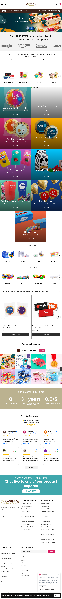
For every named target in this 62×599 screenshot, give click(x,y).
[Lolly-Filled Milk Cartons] (46, 164)
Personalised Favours (46, 526)
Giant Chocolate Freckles (15, 107)
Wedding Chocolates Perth (47, 539)
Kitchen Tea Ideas (45, 519)
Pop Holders (15, 170)
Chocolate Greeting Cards (7, 568)
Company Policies (25, 570)
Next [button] (59, 11)
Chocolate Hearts (46, 201)
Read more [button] (5, 443)
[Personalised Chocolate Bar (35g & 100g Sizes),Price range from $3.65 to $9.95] (46, 310)
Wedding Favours (45, 503)
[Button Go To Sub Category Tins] (39, 254)
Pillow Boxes (7, 261)
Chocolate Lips (4, 576)
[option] (16, 11)
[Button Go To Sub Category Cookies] (54, 75)
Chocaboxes (23, 261)
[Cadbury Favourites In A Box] (15, 195)
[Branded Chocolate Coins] (46, 133)
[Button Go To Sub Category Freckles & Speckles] (23, 75)
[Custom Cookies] (15, 133)
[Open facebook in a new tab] (1, 516)
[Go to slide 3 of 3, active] (32, 28)
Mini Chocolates (4, 561)
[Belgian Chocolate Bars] (46, 102)
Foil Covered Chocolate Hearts (8, 574)
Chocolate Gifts (45, 506)
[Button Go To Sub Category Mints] (54, 276)
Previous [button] (3, 11)
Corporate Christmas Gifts (47, 511)
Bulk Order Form (25, 575)
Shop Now (31, 27)
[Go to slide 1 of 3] (29, 28)
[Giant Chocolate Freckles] (15, 102)
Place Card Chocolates (26, 508)
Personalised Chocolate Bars (28, 516)
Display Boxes (31, 232)
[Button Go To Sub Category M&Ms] (23, 276)
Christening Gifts (45, 508)
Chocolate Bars (8, 82)
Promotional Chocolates (26, 506)
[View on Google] (4, 432)
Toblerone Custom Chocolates (8, 553)
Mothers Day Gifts (45, 521)
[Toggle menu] (2, 4)
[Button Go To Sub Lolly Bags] (54, 254)
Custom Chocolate (25, 514)
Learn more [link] (48, 595)
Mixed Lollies (38, 283)
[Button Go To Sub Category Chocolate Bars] (8, 75)
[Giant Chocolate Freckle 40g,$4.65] (15, 310)
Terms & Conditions (25, 568)
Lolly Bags (39, 82)
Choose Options (16, 334)
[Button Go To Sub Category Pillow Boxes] (8, 254)
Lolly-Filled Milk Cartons (46, 170)
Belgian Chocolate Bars (46, 106)
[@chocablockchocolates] (18, 350)
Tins (39, 261)
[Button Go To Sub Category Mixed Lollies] (39, 276)
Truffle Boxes (4, 556)
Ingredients (24, 565)
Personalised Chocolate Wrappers (29, 526)
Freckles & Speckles (23, 82)
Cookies (53, 82)
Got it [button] (56, 595)
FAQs (22, 562)
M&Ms (23, 283)
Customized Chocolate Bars (27, 521)
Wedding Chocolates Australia (48, 532)
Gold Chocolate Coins (6, 558)
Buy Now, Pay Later (25, 573)
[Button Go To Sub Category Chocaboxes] (23, 254)
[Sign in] (56, 4)
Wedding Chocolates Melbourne (48, 537)
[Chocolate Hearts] (46, 195)
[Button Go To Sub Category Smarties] (8, 276)
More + (2, 581)
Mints (54, 283)
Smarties (7, 283)
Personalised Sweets (26, 529)
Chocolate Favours (25, 511)
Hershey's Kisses (5, 571)
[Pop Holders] (15, 164)
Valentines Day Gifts (46, 524)
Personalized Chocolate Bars (27, 519)
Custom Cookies (15, 138)
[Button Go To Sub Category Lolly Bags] (39, 75)
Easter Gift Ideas (45, 514)
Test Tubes (3, 579)
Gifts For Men (44, 516)
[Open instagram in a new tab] (4, 516)
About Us (23, 560)
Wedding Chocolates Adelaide (48, 529)
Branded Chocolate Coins (46, 137)
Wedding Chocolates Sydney (48, 542)
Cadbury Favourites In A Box (15, 201)
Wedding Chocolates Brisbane (48, 534)
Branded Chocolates (26, 503)
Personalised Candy (25, 524)
